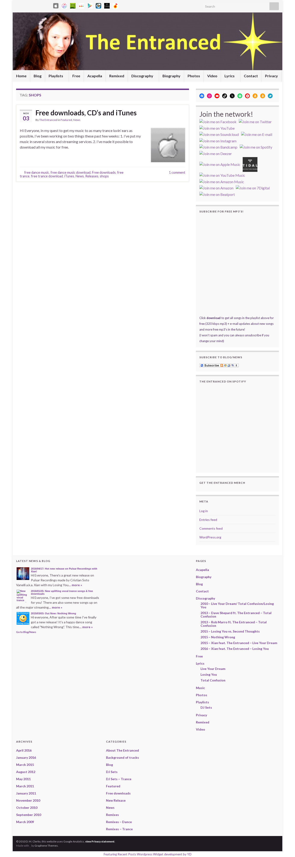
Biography (171, 76)
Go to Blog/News (26, 631)
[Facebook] (26, 5)
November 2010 (28, 800)
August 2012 (25, 772)
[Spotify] (73, 5)
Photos (194, 76)
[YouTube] (40, 5)
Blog (37, 76)
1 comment (177, 172)
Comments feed (211, 528)
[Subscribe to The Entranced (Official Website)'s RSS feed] (18, 5)
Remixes (112, 815)
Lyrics (229, 76)
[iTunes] (56, 5)
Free (76, 76)
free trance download (47, 176)
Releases (91, 176)
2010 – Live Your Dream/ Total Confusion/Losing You (237, 605)
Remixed (116, 76)
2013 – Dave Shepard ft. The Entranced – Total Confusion (236, 614)
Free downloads (104, 172)
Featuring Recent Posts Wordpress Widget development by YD (148, 854)
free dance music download (70, 172)
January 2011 (26, 793)
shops (104, 176)
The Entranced (48, 120)
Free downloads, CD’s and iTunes (86, 112)
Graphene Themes (46, 845)
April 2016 (24, 750)
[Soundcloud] (48, 5)
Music (200, 688)
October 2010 (26, 807)
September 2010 (28, 815)
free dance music (36, 172)
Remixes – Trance (119, 829)
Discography (142, 76)
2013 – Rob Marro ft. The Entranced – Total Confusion (234, 623)
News (76, 120)
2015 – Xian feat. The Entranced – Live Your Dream (239, 643)
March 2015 (25, 765)
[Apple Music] (64, 5)
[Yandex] (115, 5)
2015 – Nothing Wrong (218, 637)
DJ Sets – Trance (118, 779)
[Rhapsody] (98, 5)
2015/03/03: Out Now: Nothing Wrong (53, 613)
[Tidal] (107, 5)
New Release (116, 800)
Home (21, 76)
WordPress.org (210, 537)
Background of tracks (122, 757)
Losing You (209, 674)
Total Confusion (213, 680)
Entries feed (208, 520)
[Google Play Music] (90, 5)
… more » (75, 585)
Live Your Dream (213, 669)
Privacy (271, 76)
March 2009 (25, 822)
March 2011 (25, 786)
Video (212, 76)
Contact (251, 76)
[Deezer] (81, 5)
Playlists (56, 76)
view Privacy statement (100, 841)
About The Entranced (122, 750)
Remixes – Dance (119, 822)
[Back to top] (284, 846)
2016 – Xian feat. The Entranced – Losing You (235, 649)
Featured (66, 120)
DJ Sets (206, 707)
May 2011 (23, 779)
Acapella (94, 76)
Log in (203, 511)
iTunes (69, 176)
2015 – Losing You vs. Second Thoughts (230, 631)
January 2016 (26, 757)
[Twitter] (33, 5)
